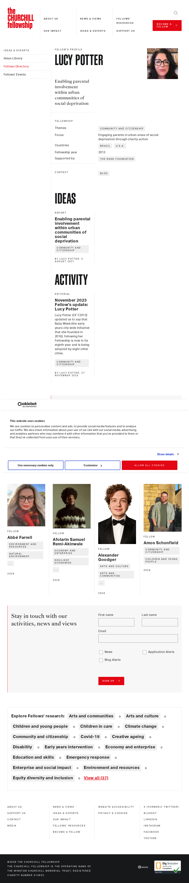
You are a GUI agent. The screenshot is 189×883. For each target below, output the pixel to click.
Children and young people (161, 560)
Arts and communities (110, 574)
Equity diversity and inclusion (43, 778)
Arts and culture (114, 566)
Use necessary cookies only (36, 465)
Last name (149, 614)
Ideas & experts (93, 31)
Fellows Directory (16, 66)
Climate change (141, 726)
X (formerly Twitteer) (161, 807)
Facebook (151, 832)
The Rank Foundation (117, 159)
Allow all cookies (149, 465)
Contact (14, 819)
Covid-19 (90, 737)
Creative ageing (128, 737)
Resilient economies (63, 561)
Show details (165, 454)
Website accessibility (116, 807)
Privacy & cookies (113, 813)
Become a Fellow (66, 832)
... (10, 563)
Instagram (152, 826)
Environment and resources (23, 545)
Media (12, 826)
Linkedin (150, 819)
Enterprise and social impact (42, 768)
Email (102, 631)
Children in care (96, 726)
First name (106, 614)
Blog (104, 173)
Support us (125, 31)
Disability (22, 747)
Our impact (53, 31)
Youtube (150, 838)
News (108, 652)
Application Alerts (161, 652)
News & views (91, 19)
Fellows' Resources (69, 826)
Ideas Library (13, 58)
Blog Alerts (113, 659)
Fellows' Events (15, 74)
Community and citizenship (122, 128)
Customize (90, 465)
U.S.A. (120, 146)
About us (51, 19)
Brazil (105, 146)
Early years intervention (69, 747)
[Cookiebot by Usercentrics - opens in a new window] (20, 405)
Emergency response (87, 757)
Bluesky (150, 813)
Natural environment (19, 555)
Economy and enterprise (65, 552)
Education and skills (33, 757)
